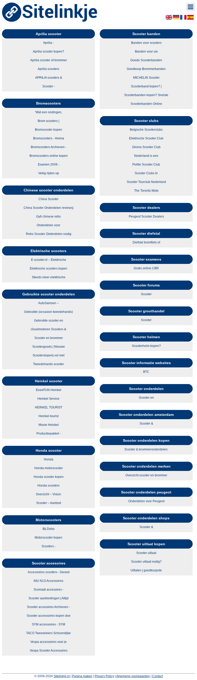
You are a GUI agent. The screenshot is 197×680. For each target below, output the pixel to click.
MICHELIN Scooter (146, 77)
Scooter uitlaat (146, 553)
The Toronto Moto (146, 190)
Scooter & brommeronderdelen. (146, 449)
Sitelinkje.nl (62, 676)
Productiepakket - (48, 433)
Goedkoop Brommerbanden (146, 69)
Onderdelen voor (48, 225)
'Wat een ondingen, (48, 112)
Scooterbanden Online (146, 104)
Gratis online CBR (146, 268)
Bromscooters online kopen (48, 156)
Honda (48, 459)
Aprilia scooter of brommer (48, 60)
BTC (146, 372)
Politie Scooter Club (146, 164)
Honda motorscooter (48, 468)
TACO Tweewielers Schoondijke (48, 633)
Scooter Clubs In (146, 173)
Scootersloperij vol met (48, 355)
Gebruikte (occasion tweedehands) (48, 312)
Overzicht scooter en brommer (146, 475)
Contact (157, 676)
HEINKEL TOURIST (48, 407)
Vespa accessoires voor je (48, 642)
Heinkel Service (48, 398)
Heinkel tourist (48, 416)
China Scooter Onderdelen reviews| (48, 208)
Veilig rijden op (48, 173)
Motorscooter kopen (48, 537)
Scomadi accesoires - (49, 589)
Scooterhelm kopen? (146, 346)
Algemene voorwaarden (133, 676)
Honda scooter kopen (49, 477)
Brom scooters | (48, 121)
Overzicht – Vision (48, 494)
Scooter (146, 294)
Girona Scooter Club (146, 147)
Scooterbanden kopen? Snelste (146, 95)
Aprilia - (48, 43)
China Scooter (48, 199)
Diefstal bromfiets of (146, 242)
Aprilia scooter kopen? (48, 51)
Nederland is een (146, 156)
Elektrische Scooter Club (146, 138)
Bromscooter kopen (48, 129)
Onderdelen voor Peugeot (146, 501)
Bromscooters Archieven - (48, 147)
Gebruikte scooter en (48, 320)
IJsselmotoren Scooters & (48, 329)
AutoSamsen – (48, 303)
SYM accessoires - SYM (48, 624)
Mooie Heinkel (48, 425)
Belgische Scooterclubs (146, 129)
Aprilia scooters (48, 69)
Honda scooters (48, 485)
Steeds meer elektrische (48, 277)
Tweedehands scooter (48, 364)
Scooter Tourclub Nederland (146, 182)
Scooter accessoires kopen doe (49, 615)
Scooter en (146, 397)
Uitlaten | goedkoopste (146, 570)
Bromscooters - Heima (48, 138)
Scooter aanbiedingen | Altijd (48, 598)
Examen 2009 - (48, 164)
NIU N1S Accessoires (48, 581)
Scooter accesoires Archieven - (48, 607)
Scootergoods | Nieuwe (48, 346)
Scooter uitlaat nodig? (146, 561)
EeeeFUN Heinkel (48, 390)
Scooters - (49, 546)
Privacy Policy (104, 676)
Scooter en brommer (48, 338)
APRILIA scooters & (48, 77)
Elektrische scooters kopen (48, 268)
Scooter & (146, 423)
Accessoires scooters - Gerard (49, 572)
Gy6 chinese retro (48, 216)
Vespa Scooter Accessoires (48, 650)
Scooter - (48, 86)
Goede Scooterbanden (146, 60)
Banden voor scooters (146, 43)
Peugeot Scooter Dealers (146, 216)
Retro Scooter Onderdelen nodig (48, 234)
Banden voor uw (146, 51)
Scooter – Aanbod (48, 503)
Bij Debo (49, 529)
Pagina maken (82, 676)
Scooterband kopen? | (146, 86)
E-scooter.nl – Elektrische (48, 260)
